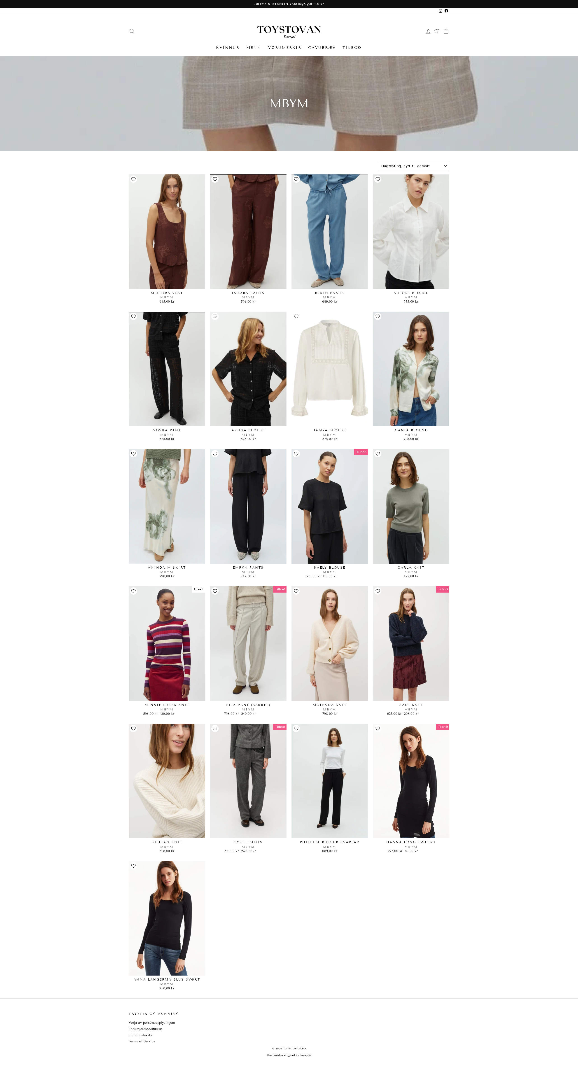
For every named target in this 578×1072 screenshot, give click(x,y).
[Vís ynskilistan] (437, 31)
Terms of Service (142, 1041)
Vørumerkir (284, 47)
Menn (253, 47)
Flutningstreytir (140, 1035)
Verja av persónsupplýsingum (152, 1023)
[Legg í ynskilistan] (133, 179)
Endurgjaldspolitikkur (145, 1029)
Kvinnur (227, 47)
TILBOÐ (352, 47)
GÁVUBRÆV (322, 47)
